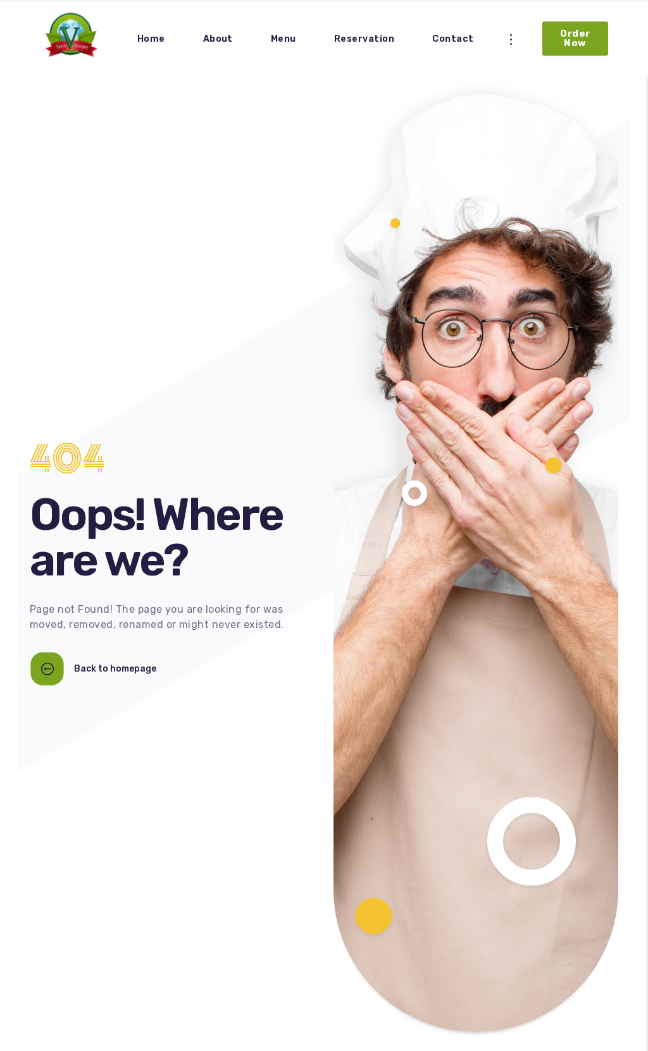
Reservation (364, 39)
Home (151, 39)
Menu (283, 39)
